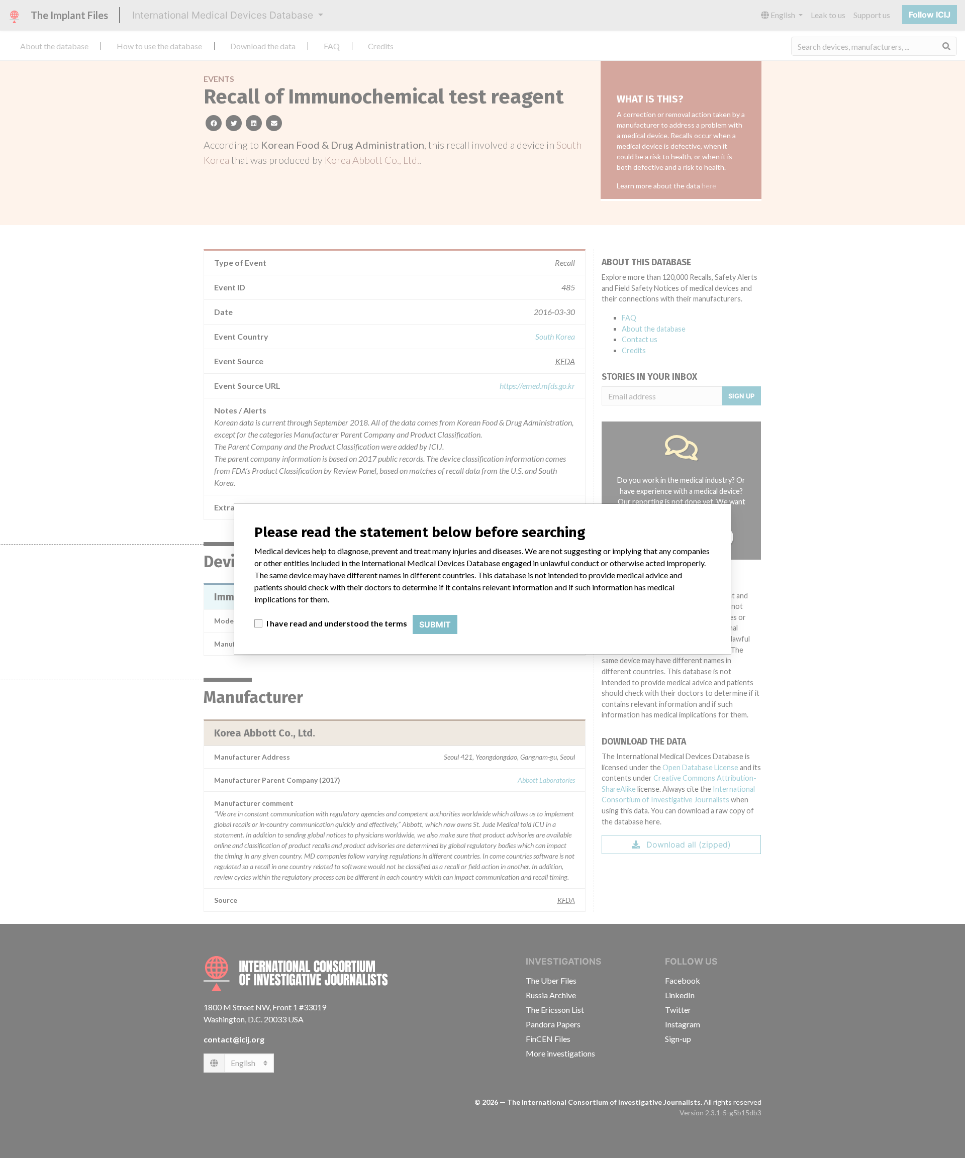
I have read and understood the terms (336, 623)
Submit (435, 624)
